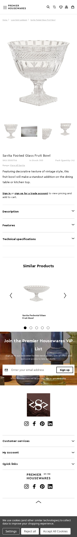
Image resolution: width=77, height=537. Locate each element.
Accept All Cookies (55, 531)
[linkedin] (50, 424)
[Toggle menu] (8, 11)
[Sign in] (66, 7)
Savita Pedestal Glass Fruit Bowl (34, 316)
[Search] (48, 7)
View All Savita (17, 165)
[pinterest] (42, 424)
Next (63, 296)
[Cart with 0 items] (72, 7)
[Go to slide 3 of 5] (36, 327)
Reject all (30, 531)
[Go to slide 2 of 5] (31, 327)
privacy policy (59, 378)
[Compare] (54, 7)
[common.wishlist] (60, 7)
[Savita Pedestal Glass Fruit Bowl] (36, 293)
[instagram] (26, 424)
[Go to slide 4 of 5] (42, 327)
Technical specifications (19, 239)
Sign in (7, 193)
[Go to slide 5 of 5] (48, 327)
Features (9, 225)
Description (11, 211)
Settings (11, 531)
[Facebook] (34, 424)
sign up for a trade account (31, 193)
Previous (9, 296)
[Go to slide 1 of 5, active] (25, 327)
